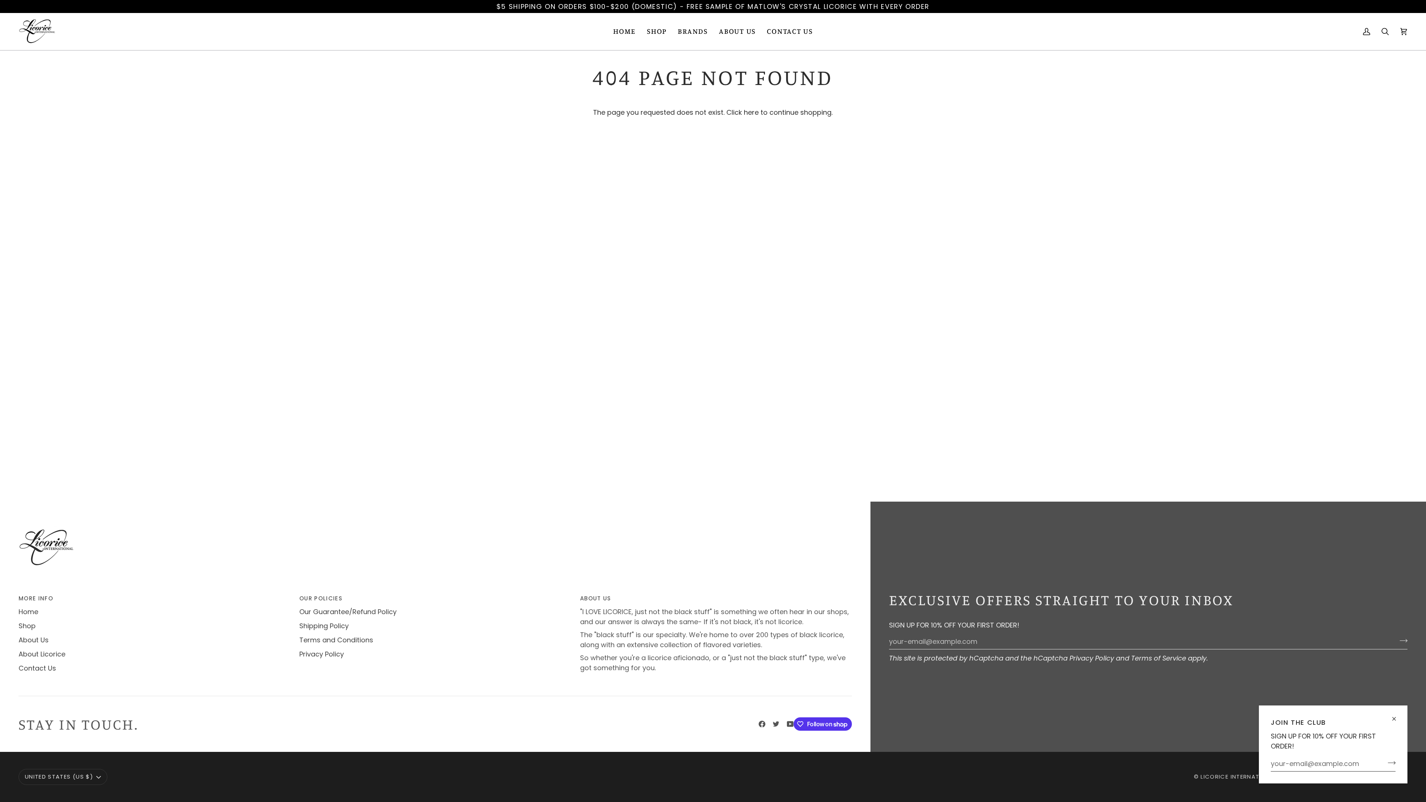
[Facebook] (762, 724)
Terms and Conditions (336, 640)
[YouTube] (790, 724)
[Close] (1397, 715)
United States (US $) (59, 776)
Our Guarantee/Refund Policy (348, 611)
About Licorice (42, 654)
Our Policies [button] (320, 598)
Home (28, 611)
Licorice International (1239, 776)
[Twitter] (776, 724)
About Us (34, 640)
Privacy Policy (1092, 658)
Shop (27, 625)
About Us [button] (595, 598)
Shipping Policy (324, 625)
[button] (656, 31)
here (751, 112)
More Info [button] (36, 598)
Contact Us (37, 668)
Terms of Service (1158, 658)
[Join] (1389, 763)
